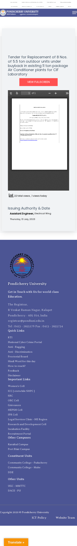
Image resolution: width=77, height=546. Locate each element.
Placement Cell (14, 6)
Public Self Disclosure (51, 2)
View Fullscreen (38, 82)
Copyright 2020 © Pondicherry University (24, 512)
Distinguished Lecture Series (65, 2)
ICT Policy (39, 517)
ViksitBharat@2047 (60, 6)
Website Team (65, 517)
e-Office (49, 6)
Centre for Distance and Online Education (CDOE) (32, 2)
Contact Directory (40, 6)
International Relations (27, 6)
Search (69, 6)
